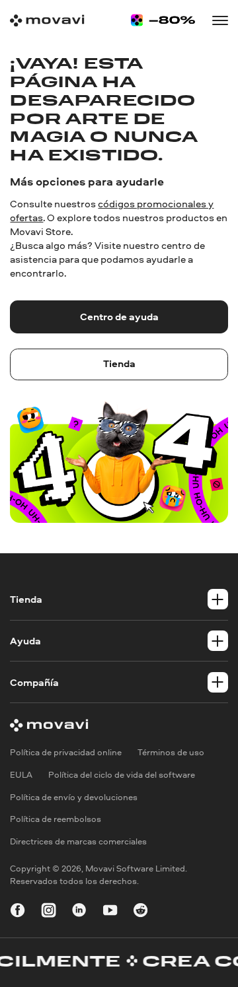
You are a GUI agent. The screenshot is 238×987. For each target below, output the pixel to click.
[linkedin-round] (79, 912)
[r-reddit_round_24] (140, 912)
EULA (21, 774)
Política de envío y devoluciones (74, 797)
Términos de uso (171, 752)
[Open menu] (219, 20)
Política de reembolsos (55, 819)
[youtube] (110, 912)
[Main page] (47, 20)
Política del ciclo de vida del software (121, 774)
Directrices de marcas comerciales (78, 841)
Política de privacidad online (66, 752)
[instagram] (48, 912)
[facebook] (17, 912)
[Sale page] (163, 20)
